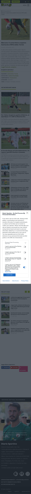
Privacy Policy (24, 280)
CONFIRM (9, 274)
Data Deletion (6, 280)
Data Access (15, 280)
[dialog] (15, 247)
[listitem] (15, 243)
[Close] (27, 213)
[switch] (24, 247)
